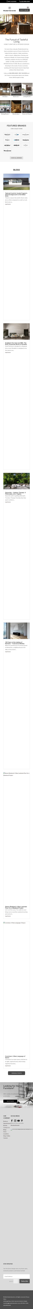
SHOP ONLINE (24, 10)
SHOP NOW (10, 1101)
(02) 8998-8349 (25, 1)
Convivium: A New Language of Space (15, 1056)
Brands (5, 1125)
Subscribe (24, 1281)
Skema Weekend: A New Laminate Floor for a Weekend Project (16, 907)
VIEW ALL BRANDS (16, 158)
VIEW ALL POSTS (17, 1073)
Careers (5, 1138)
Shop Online (6, 1136)
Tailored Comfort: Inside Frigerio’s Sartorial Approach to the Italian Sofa (16, 194)
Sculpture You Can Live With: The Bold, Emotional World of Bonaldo (16, 343)
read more (8, 204)
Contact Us (6, 1127)
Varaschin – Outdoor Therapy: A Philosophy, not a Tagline (15, 493)
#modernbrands (15, 1125)
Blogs (4, 1129)
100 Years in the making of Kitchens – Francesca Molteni (14, 642)
